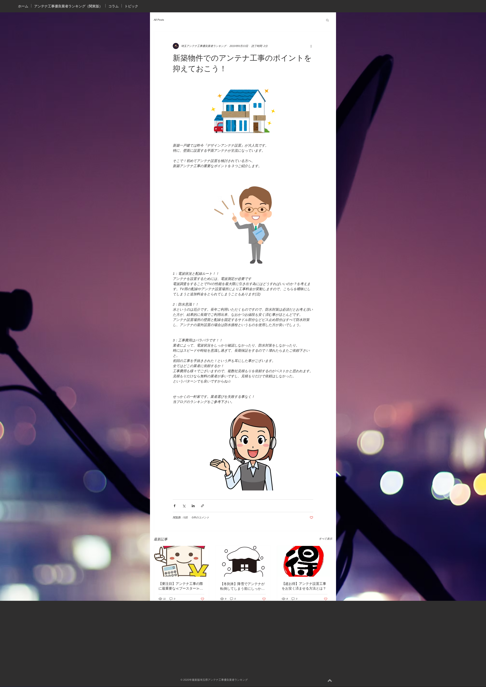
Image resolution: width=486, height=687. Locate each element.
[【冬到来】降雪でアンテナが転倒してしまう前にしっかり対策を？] (243, 561)
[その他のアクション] (311, 46)
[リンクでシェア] (202, 506)
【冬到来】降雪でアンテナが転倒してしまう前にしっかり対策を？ (242, 586)
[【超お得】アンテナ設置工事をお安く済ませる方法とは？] (304, 561)
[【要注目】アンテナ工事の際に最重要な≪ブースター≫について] (181, 561)
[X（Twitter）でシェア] (184, 506)
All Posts (159, 19)
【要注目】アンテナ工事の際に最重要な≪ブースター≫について (181, 586)
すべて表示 (325, 538)
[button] (327, 19)
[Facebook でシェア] (174, 506)
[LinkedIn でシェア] (193, 506)
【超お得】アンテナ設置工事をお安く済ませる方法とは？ (304, 586)
